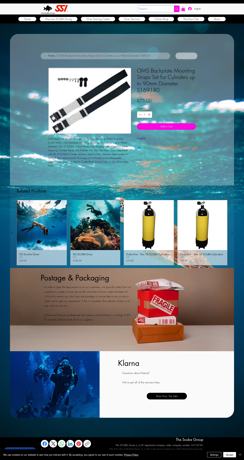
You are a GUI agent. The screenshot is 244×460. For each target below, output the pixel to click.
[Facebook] (44, 444)
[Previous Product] (12, 233)
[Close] (240, 454)
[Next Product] (232, 233)
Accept (229, 454)
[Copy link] (87, 444)
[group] (122, 232)
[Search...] (176, 9)
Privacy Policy (131, 454)
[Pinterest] (78, 444)
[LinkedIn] (70, 444)
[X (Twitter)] (53, 444)
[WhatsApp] (62, 444)
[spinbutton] (144, 114)
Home (51, 55)
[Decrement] (139, 114)
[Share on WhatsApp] (145, 148)
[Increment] (149, 114)
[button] (183, 8)
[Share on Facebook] (139, 148)
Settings (214, 454)
